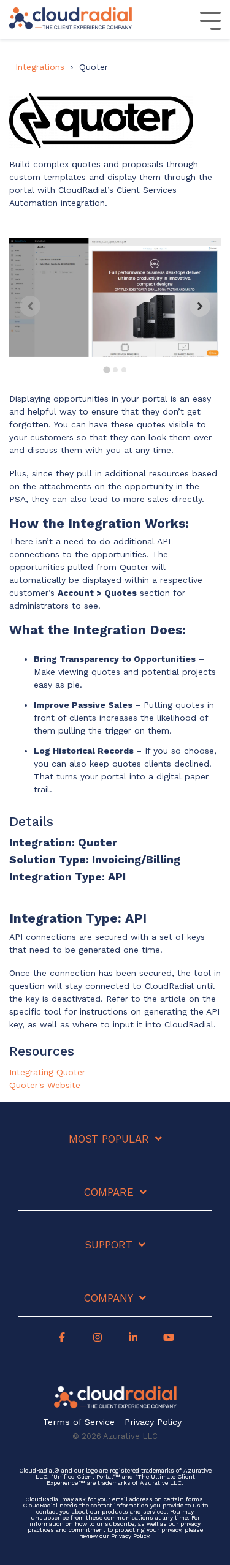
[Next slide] (200, 306)
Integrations (39, 67)
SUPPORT (108, 1245)
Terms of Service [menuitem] (79, 1422)
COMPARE (109, 1192)
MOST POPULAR (109, 1139)
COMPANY (108, 1298)
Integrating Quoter (47, 1072)
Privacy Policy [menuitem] (153, 1422)
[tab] (106, 369)
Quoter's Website (44, 1085)
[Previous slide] (30, 306)
